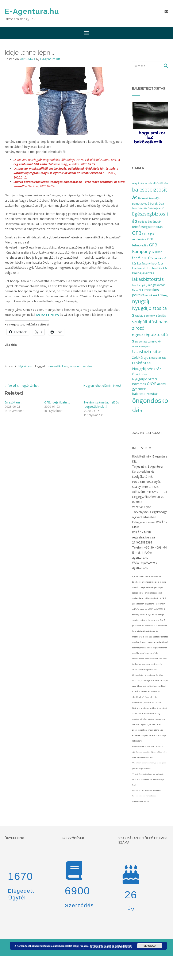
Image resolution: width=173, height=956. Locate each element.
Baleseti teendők (149, 198)
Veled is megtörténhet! (22, 385)
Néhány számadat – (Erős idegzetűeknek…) (101, 404)
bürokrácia (157, 203)
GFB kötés (142, 257)
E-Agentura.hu (32, 11)
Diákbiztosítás (139, 208)
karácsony (144, 263)
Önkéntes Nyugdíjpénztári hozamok (144, 379)
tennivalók (154, 341)
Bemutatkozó (140, 203)
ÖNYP (151, 383)
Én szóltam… (13, 402)
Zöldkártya (140, 357)
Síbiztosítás (141, 341)
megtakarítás (156, 285)
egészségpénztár (149, 221)
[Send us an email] (166, 11)
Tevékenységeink (141, 346)
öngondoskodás (81, 366)
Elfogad (149, 946)
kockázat (157, 263)
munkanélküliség (57, 366)
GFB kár (157, 252)
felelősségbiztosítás (147, 227)
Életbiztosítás (157, 358)
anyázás (138, 183)
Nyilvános (25, 366)
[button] (86, 33)
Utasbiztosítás (147, 351)
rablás (139, 315)
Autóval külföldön (156, 183)
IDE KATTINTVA (47, 315)
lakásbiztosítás (148, 279)
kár (165, 268)
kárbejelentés (143, 273)
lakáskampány (139, 285)
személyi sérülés (155, 315)
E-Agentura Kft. (50, 59)
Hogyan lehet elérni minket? (104, 385)
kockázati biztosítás (147, 268)
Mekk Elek (137, 290)
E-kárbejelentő (156, 208)
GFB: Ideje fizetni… (57, 402)
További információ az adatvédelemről (111, 945)
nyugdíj (140, 301)
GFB (136, 232)
